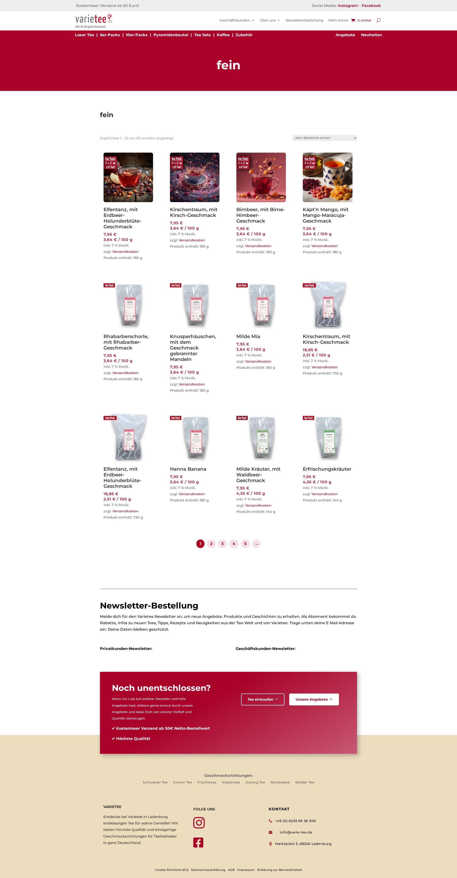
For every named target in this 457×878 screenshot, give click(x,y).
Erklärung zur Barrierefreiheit (279, 870)
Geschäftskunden (234, 20)
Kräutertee (231, 782)
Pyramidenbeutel (171, 35)
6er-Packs (110, 35)
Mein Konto (338, 20)
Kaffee (223, 35)
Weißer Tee (304, 782)
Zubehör (244, 35)
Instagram (348, 5)
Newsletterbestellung (304, 20)
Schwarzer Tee (155, 782)
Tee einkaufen (260, 699)
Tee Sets (202, 35)
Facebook (371, 5)
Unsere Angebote (312, 699)
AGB (231, 870)
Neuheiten (371, 35)
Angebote (345, 35)
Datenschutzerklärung (208, 870)
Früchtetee (207, 782)
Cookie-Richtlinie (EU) (172, 870)
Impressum (246, 870)
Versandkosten (125, 251)
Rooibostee (280, 782)
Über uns (268, 20)
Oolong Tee (255, 782)
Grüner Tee (182, 782)
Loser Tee (84, 35)
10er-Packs (137, 35)
